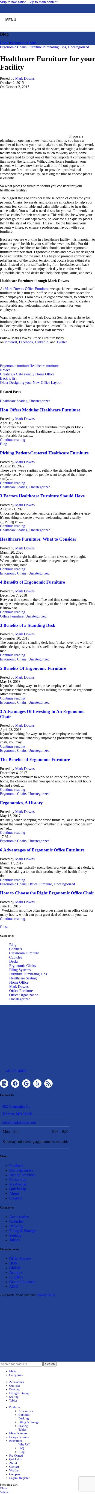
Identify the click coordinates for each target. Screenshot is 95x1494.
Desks (13, 961)
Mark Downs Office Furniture (26, 289)
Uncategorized (78, 47)
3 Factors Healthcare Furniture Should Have (42, 495)
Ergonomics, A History (21, 802)
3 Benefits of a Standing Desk (27, 625)
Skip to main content (42, 2)
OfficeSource (20, 1258)
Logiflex (16, 1277)
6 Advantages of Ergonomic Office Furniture (42, 849)
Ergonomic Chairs (23, 43)
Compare (15, 1474)
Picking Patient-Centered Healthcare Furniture (44, 452)
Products (16, 1165)
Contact (15, 1198)
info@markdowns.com (19, 1122)
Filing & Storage (22, 1230)
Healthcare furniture (44, 366)
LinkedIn (41, 342)
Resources (17, 1179)
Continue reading (12, 440)
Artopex (16, 1272)
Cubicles (15, 957)
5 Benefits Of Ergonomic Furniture (33, 668)
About (14, 1193)
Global (14, 1268)
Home (4, 43)
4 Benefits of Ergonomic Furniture (32, 582)
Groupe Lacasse (22, 1282)
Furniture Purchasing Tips (47, 47)
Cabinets (15, 949)
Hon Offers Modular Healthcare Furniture (40, 409)
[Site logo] (47, 28)
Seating (15, 1235)
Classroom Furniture (24, 953)
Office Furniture (12, 616)
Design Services (22, 1175)
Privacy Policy (46, 1295)
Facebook (26, 342)
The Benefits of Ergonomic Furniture (35, 759)
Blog (3, 444)
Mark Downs (25, 78)
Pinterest (11, 342)
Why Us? (24, 1444)
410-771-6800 (16, 1071)
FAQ (21, 1448)
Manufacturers (21, 1170)
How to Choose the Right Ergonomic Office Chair (47, 892)
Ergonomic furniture (15, 366)
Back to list (8, 378)
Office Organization (23, 995)
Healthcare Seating (13, 401)
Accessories (19, 1217)
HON (13, 1263)
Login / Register (19, 1478)
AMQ (13, 1286)
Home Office (18, 982)
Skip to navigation (13, 2)
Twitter (61, 342)
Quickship (17, 1189)
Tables (14, 1240)
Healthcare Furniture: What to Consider (38, 539)
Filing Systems (20, 970)
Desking (16, 1226)
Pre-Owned (18, 1184)
